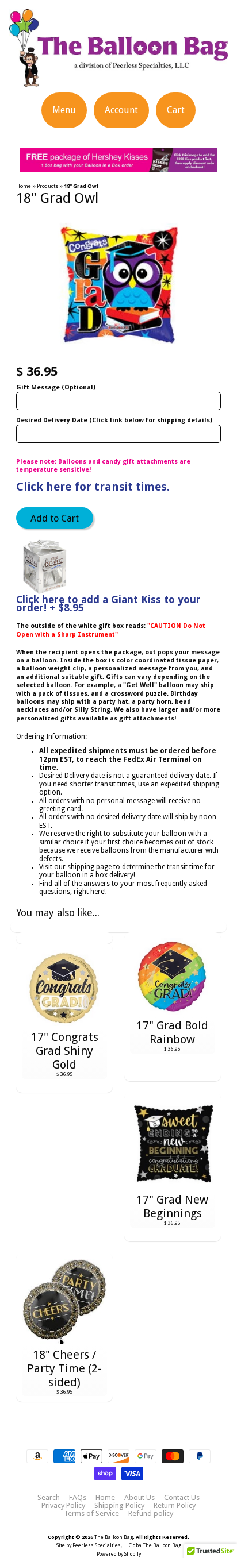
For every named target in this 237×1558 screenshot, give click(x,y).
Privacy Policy (63, 1506)
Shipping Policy (119, 1506)
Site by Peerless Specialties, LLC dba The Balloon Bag (118, 1545)
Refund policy (150, 1514)
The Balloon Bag (113, 1537)
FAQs (77, 1498)
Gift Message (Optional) (55, 387)
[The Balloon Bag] (118, 79)
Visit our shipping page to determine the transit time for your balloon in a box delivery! (127, 871)
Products (47, 186)
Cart (176, 110)
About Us (139, 1498)
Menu (64, 110)
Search (48, 1498)
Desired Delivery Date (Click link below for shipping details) (114, 420)
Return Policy (175, 1506)
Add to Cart (54, 518)
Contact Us (182, 1498)
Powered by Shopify (119, 1554)
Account (121, 110)
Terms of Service (91, 1514)
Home (23, 186)
